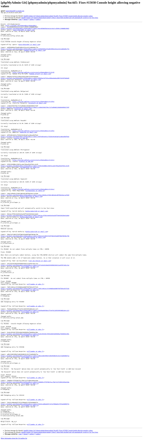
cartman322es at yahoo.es (29, 167)
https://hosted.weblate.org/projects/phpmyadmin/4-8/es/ (33, 189)
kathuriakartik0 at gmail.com (31, 196)
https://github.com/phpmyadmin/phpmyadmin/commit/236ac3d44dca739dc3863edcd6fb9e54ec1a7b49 (35, 195)
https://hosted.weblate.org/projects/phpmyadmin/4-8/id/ (33, 72)
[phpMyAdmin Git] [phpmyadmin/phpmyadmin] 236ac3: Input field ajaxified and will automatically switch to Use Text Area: (59, 18)
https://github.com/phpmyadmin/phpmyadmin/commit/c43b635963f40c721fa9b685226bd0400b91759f (35, 107)
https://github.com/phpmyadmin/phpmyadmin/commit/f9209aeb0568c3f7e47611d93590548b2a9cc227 (35, 310)
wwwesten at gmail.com (23, 109)
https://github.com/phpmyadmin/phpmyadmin (21, 25)
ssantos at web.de (20, 138)
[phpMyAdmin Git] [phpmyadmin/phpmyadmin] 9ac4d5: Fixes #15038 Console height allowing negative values (58, 16)
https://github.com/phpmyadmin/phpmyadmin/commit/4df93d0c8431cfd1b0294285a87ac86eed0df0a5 (35, 136)
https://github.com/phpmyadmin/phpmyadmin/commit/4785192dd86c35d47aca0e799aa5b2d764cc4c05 (35, 166)
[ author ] (38, 19)
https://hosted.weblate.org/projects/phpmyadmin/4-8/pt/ (33, 160)
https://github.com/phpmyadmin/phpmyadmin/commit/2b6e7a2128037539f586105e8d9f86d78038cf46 (35, 236)
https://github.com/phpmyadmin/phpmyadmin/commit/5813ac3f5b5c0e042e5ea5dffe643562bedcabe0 (35, 215)
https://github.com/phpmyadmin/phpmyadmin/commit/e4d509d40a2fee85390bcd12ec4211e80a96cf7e (35, 49)
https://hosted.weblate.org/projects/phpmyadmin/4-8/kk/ (33, 131)
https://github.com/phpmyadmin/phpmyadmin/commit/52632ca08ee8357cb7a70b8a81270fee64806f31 (35, 404)
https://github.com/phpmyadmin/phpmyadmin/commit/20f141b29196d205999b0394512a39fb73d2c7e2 (35, 265)
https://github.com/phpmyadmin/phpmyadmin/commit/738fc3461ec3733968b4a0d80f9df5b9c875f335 (35, 288)
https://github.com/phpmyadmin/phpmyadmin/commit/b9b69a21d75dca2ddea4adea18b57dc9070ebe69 (35, 78)
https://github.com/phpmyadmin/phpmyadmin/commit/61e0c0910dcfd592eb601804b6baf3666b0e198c (35, 334)
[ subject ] (32, 19)
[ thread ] (25, 19)
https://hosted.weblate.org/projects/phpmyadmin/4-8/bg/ (33, 101)
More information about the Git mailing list (14, 438)
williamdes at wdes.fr (30, 266)
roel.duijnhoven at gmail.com (34, 237)
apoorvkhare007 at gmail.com (15, 11)
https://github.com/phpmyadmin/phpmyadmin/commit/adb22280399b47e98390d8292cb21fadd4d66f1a (35, 356)
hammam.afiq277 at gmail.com (34, 50)
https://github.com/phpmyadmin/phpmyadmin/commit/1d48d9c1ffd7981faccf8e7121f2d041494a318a (35, 382)
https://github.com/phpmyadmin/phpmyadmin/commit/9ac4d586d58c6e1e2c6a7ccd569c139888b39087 (35, 28)
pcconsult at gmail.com (31, 79)
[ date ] (20, 19)
